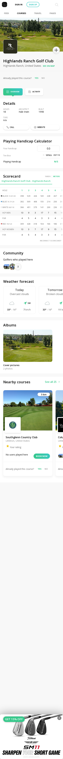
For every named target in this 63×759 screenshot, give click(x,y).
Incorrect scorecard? (50, 241)
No (43, 78)
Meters (56, 176)
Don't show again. (31, 756)
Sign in (18, 4)
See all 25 (51, 382)
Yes (36, 78)
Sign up (33, 4)
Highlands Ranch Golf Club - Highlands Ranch (26, 180)
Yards (48, 176)
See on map (49, 66)
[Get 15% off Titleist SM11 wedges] (31, 736)
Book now (41, 456)
